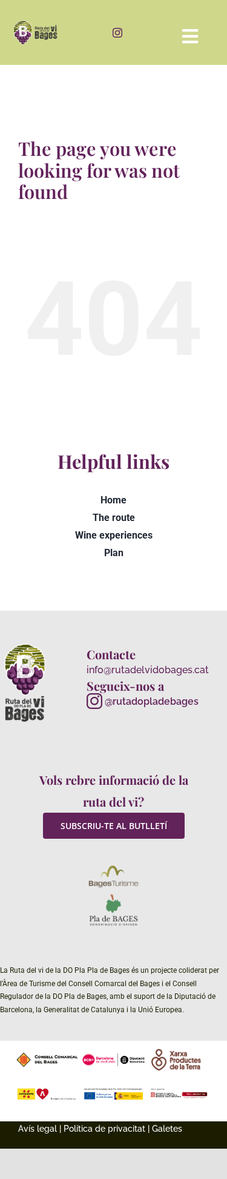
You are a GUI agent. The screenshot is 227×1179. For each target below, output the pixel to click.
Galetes (167, 1129)
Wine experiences (114, 535)
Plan (113, 553)
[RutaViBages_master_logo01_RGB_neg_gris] (25, 645)
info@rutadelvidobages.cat (148, 670)
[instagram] (117, 33)
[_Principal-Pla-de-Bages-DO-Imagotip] (113, 896)
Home (113, 500)
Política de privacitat (104, 1129)
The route (114, 517)
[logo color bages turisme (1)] (113, 867)
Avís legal (37, 1129)
